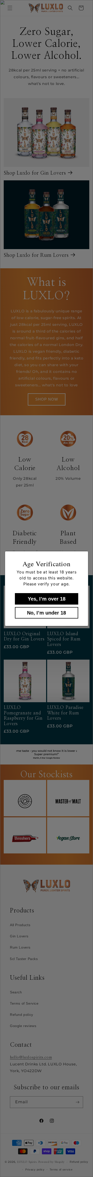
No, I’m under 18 (46, 613)
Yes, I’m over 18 (46, 599)
